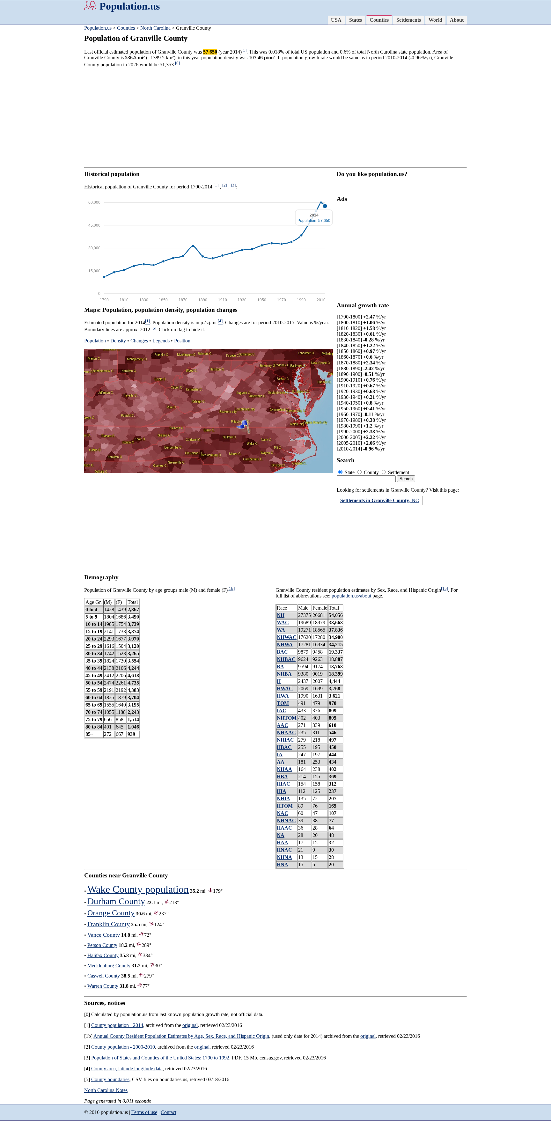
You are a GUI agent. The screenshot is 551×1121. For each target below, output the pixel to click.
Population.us (129, 6)
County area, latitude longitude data (127, 1068)
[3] (233, 185)
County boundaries (110, 1079)
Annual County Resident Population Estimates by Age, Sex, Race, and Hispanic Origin (181, 1036)
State (349, 472)
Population (95, 340)
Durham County (116, 901)
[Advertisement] (25, 124)
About (457, 20)
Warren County (102, 986)
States (355, 20)
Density (118, 340)
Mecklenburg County (108, 965)
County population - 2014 (117, 1025)
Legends (161, 340)
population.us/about (351, 595)
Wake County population (138, 889)
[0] (177, 63)
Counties (379, 20)
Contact (168, 1112)
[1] (216, 185)
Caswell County (103, 975)
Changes (139, 340)
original (190, 1025)
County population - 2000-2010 (123, 1047)
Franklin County (108, 923)
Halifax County (103, 955)
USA (336, 20)
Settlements (408, 20)
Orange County (111, 913)
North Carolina (155, 28)
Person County (102, 945)
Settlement (398, 472)
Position (182, 340)
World (435, 20)
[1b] (231, 588)
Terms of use (144, 1112)
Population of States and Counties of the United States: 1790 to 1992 (160, 1057)
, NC (379, 500)
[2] (224, 185)
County (371, 472)
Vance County (103, 935)
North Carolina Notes (106, 1090)
